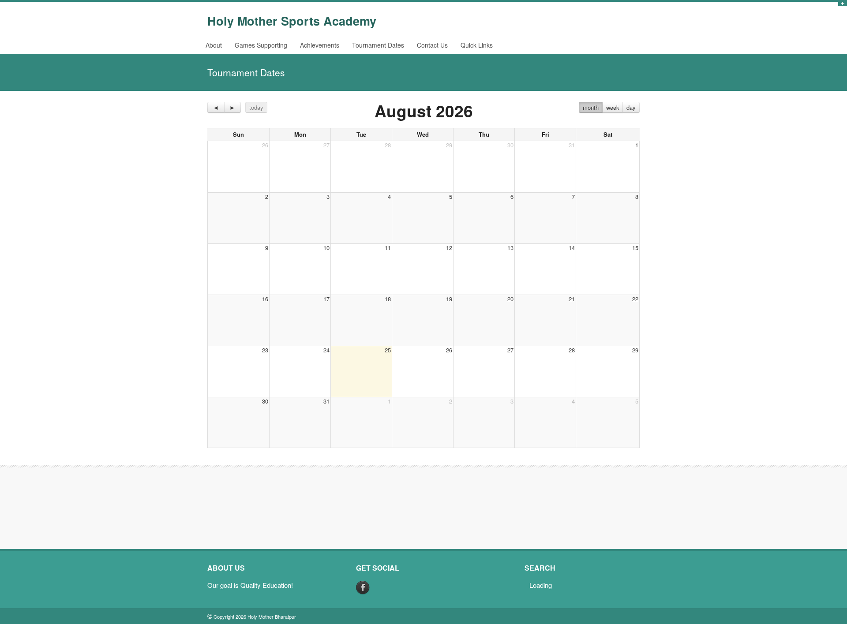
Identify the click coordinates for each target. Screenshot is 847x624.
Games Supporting (261, 45)
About (214, 45)
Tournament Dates (378, 45)
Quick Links (477, 45)
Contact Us (432, 45)
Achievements (319, 45)
